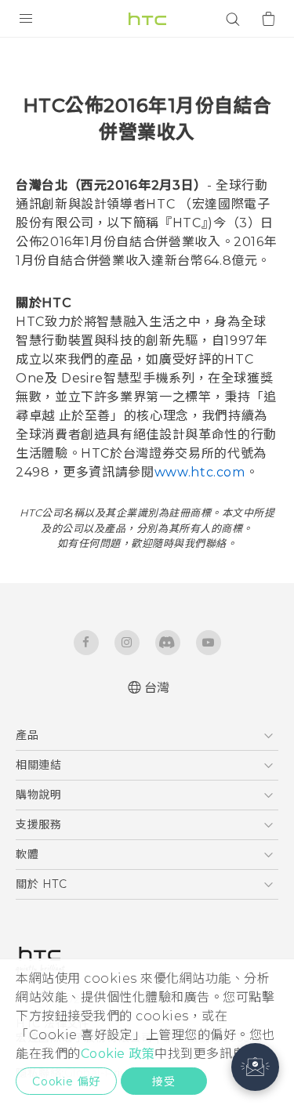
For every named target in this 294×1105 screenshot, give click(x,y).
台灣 (157, 687)
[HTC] (147, 18)
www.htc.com (199, 472)
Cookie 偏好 (66, 1081)
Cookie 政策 (118, 1053)
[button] (255, 1067)
